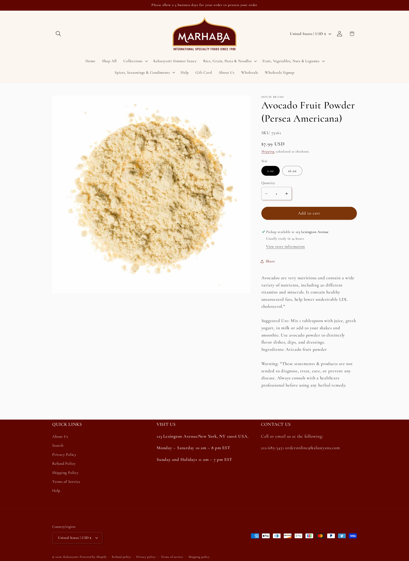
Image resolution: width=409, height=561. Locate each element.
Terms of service (172, 557)
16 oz (292, 170)
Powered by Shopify (93, 557)
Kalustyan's (71, 557)
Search (57, 445)
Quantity (268, 183)
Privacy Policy (64, 454)
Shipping (268, 151)
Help (56, 490)
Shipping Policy (65, 472)
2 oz (270, 170)
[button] (58, 34)
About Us (60, 436)
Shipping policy (199, 557)
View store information (285, 246)
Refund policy (121, 557)
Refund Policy (64, 463)
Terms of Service (66, 481)
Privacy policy (146, 557)
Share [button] (270, 261)
